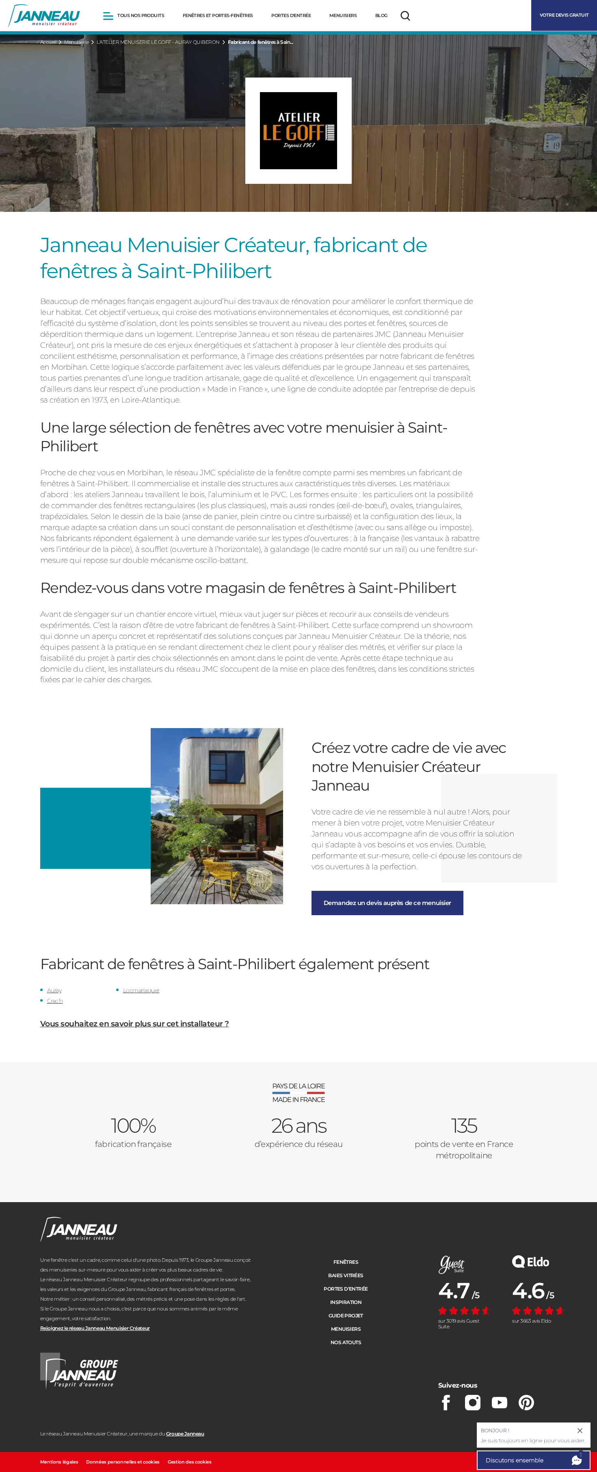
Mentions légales (59, 1462)
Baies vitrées (345, 1275)
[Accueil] (44, 16)
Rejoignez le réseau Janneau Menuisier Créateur (95, 1328)
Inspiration (345, 1302)
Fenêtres (345, 1262)
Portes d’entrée (346, 1289)
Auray (54, 990)
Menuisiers (346, 1329)
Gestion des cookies (190, 1462)
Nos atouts (346, 1342)
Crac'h (55, 1000)
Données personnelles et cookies (123, 1462)
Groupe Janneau (185, 1434)
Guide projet (346, 1316)
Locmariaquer (141, 990)
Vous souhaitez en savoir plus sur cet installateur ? (134, 1023)
